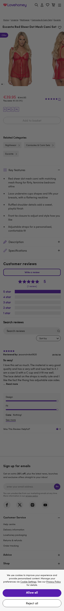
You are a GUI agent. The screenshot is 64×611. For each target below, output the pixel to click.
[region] (32, 590)
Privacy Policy (53, 582)
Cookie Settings (28, 582)
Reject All (32, 603)
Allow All (32, 592)
